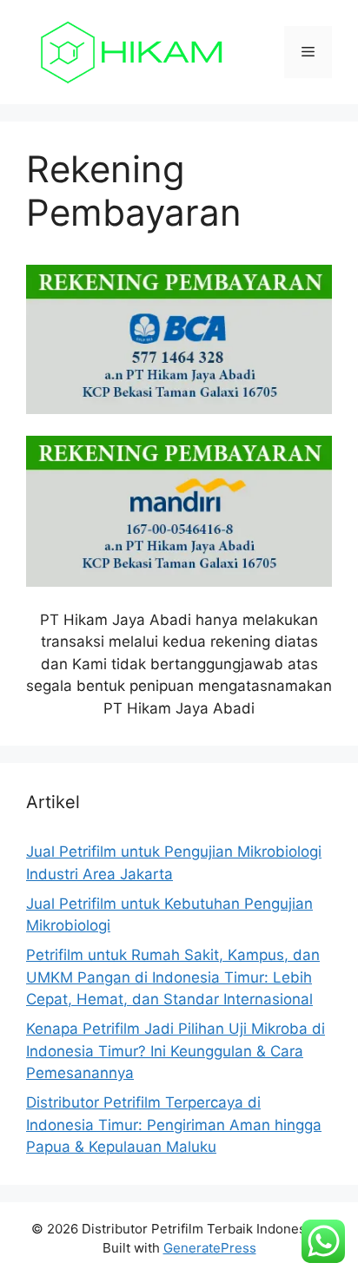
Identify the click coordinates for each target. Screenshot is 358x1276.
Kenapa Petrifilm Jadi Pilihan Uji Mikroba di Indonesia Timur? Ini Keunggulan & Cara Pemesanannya (175, 1051)
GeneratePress (209, 1248)
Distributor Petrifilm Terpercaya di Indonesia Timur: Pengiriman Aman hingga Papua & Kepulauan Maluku (174, 1124)
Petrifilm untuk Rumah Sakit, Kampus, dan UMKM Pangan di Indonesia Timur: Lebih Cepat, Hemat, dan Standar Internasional (173, 977)
